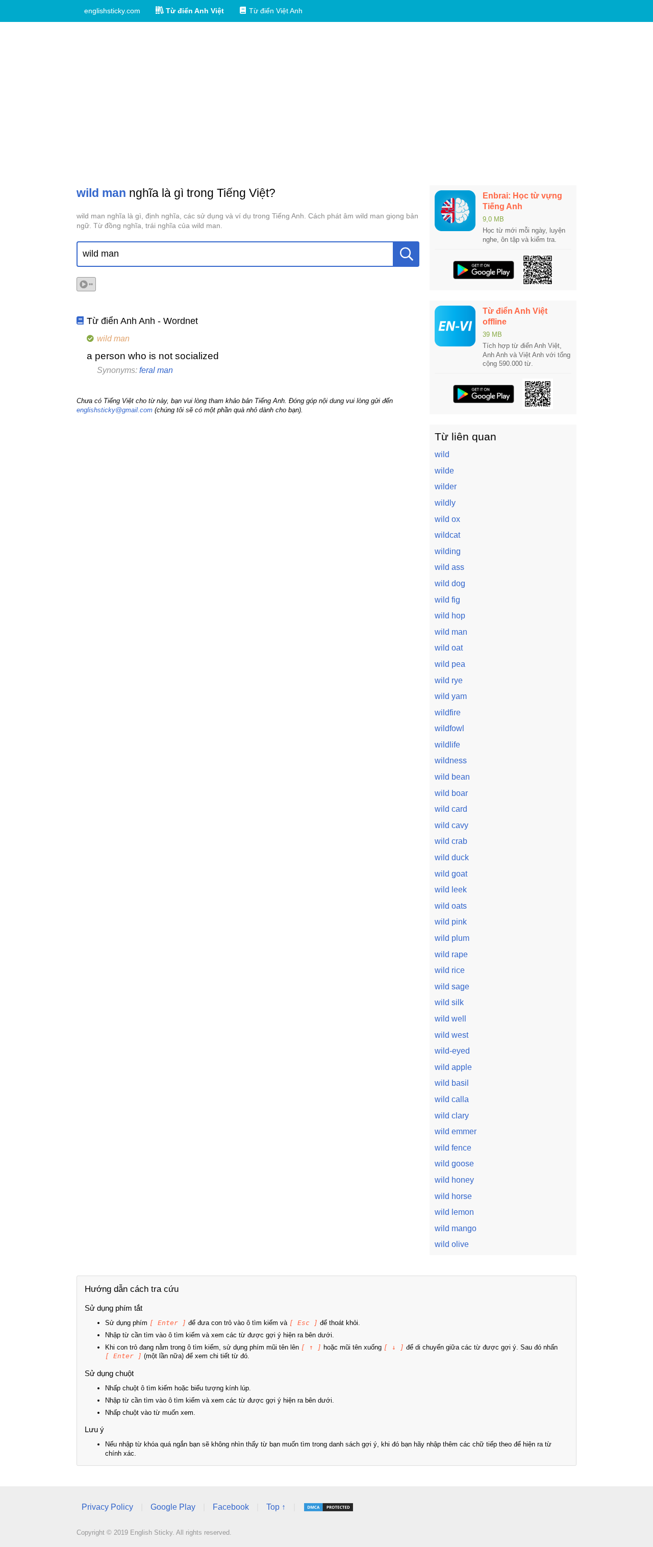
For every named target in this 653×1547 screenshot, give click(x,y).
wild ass (449, 567)
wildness (451, 760)
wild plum (452, 938)
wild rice (450, 970)
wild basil (452, 1083)
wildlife (447, 744)
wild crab (451, 841)
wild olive (452, 1244)
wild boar (451, 793)
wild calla (452, 1099)
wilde (444, 470)
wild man (451, 632)
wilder (446, 486)
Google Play (172, 1507)
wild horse (453, 1196)
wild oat (449, 647)
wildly (445, 502)
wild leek (451, 889)
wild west (451, 1035)
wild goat (451, 873)
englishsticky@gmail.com (115, 410)
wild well (450, 1018)
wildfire (448, 712)
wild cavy (451, 825)
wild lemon (454, 1212)
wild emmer (455, 1131)
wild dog (450, 583)
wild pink (451, 921)
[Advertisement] (326, 103)
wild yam (451, 696)
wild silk (449, 1002)
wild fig (447, 599)
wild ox (447, 519)
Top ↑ (276, 1507)
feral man (156, 370)
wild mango (455, 1228)
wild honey (454, 1180)
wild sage (452, 986)
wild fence (453, 1147)
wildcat (447, 535)
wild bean (452, 776)
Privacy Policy (107, 1507)
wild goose (454, 1163)
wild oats (451, 906)
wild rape (451, 954)
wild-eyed (452, 1050)
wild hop (450, 615)
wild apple (453, 1067)
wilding (448, 551)
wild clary (452, 1115)
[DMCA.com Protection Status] (328, 1507)
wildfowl (449, 728)
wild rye (449, 680)
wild (442, 454)
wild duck (452, 857)
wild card (451, 809)
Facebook (231, 1507)
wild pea (450, 664)
